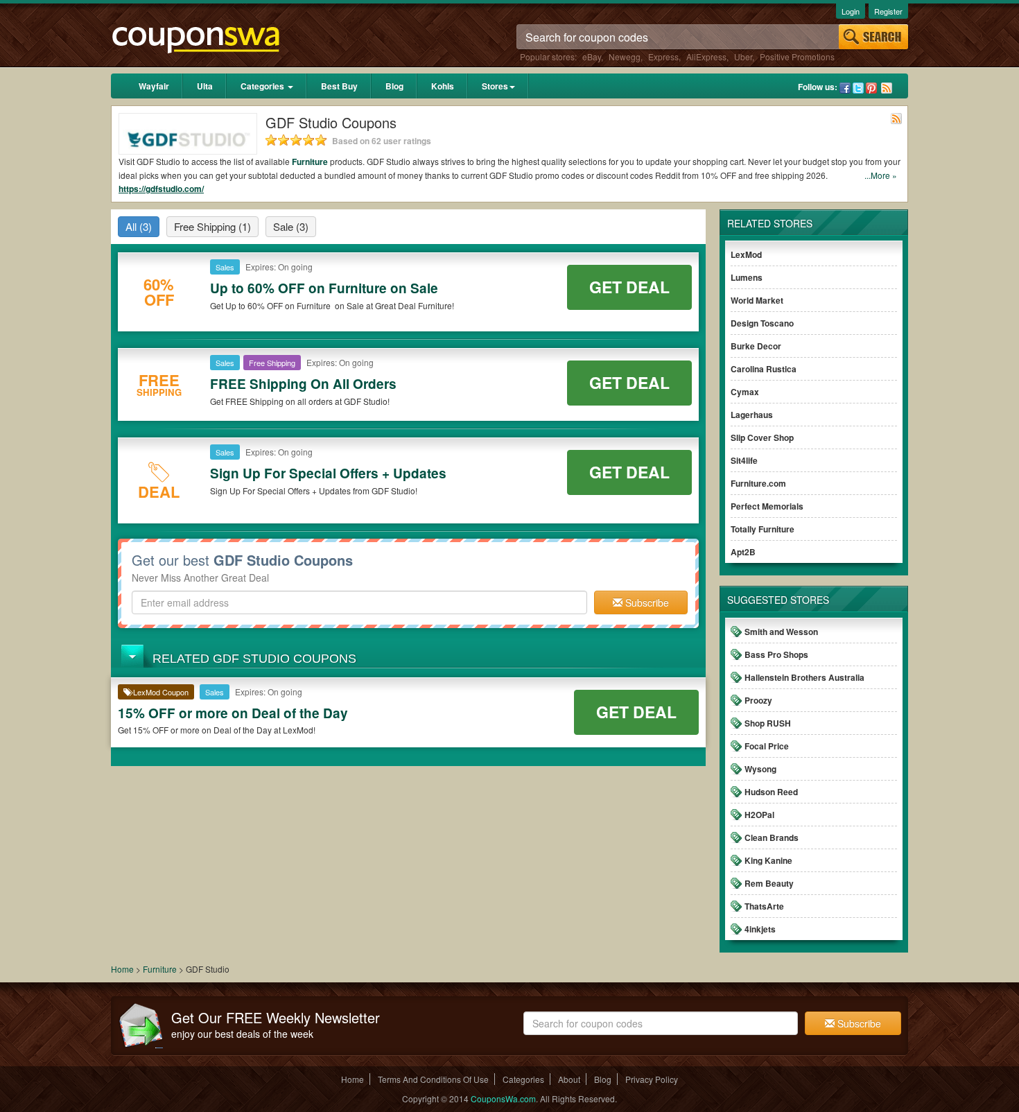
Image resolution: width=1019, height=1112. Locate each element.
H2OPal (759, 814)
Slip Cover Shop (762, 437)
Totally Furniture (762, 529)
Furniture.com (758, 483)
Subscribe (645, 602)
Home (122, 969)
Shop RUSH (767, 723)
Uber (743, 56)
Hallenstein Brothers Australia (804, 677)
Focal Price (766, 746)
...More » (880, 175)
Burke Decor (756, 346)
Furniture (310, 161)
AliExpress (706, 56)
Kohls (442, 86)
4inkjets (760, 929)
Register (888, 11)
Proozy (758, 700)
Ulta (205, 86)
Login (851, 11)
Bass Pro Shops (776, 654)
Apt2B (743, 552)
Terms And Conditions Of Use (433, 1079)
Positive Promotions (797, 56)
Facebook (845, 88)
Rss (886, 88)
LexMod (746, 254)
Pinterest (871, 88)
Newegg (625, 56)
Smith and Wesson (781, 631)
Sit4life (744, 460)
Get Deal (629, 286)
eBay (591, 56)
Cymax (745, 391)
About (569, 1079)
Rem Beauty (769, 883)
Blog (394, 86)
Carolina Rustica (763, 369)
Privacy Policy (651, 1079)
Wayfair (154, 86)
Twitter (858, 88)
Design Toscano (762, 323)
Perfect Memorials (767, 506)
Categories (263, 86)
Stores (495, 86)
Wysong (760, 769)
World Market (757, 300)
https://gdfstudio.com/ (161, 188)
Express (663, 56)
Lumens (747, 277)
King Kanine (768, 860)
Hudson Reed (771, 791)
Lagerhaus (752, 414)
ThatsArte (764, 906)
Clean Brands (771, 837)
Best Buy (339, 86)
